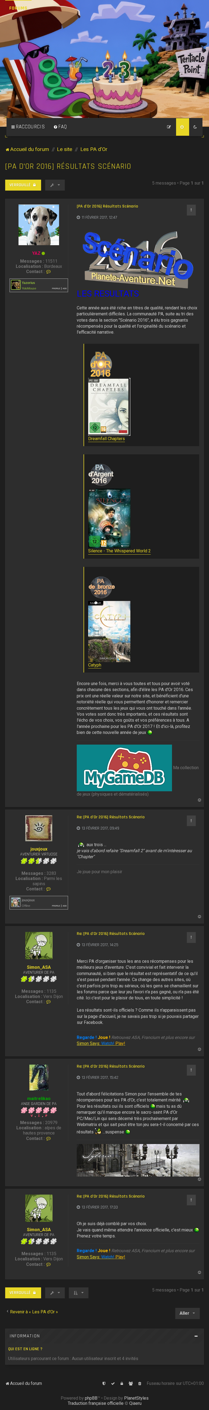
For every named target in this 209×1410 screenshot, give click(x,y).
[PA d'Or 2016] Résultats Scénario (68, 166)
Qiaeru (135, 1403)
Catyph (94, 665)
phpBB (91, 1398)
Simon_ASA (39, 967)
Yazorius (28, 283)
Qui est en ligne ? (25, 1349)
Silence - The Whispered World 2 (119, 550)
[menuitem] (60, 127)
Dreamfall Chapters (106, 438)
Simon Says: (101, 1043)
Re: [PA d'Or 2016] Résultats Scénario (111, 817)
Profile (56, 288)
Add (65, 288)
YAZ (36, 253)
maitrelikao (39, 1098)
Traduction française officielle (96, 1403)
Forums (18, 8)
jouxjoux (38, 849)
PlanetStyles (136, 1398)
